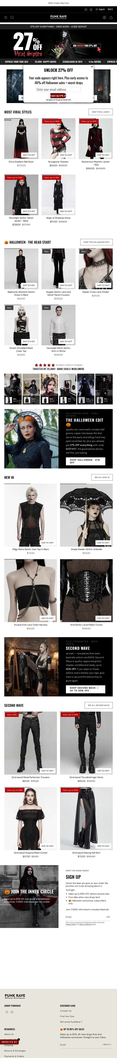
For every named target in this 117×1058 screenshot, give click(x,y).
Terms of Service (85, 924)
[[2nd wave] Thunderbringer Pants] (86, 743)
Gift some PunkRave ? (71, 1021)
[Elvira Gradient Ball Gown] (21, 138)
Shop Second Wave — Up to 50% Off (84, 689)
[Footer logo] (15, 997)
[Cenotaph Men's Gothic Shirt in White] (59, 325)
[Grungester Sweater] (59, 138)
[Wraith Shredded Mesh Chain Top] (21, 325)
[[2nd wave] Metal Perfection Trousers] (30, 743)
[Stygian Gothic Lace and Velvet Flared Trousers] (59, 268)
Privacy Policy (71, 924)
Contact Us (65, 1010)
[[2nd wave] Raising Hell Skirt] (86, 818)
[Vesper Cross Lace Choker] (96, 268)
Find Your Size (67, 1016)
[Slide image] (58, 44)
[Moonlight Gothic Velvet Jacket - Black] (21, 195)
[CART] (111, 17)
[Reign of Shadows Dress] (59, 195)
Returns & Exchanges (15, 1050)
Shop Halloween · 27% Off (85, 461)
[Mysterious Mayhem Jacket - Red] (96, 138)
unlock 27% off (9, 1042)
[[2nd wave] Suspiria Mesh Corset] (30, 818)
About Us (9, 1034)
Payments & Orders (14, 1056)
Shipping (8, 1045)
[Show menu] (6, 17)
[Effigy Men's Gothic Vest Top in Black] (30, 515)
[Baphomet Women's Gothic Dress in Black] (21, 268)
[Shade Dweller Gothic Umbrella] (86, 515)
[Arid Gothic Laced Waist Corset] (86, 590)
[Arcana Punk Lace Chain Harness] (30, 590)
